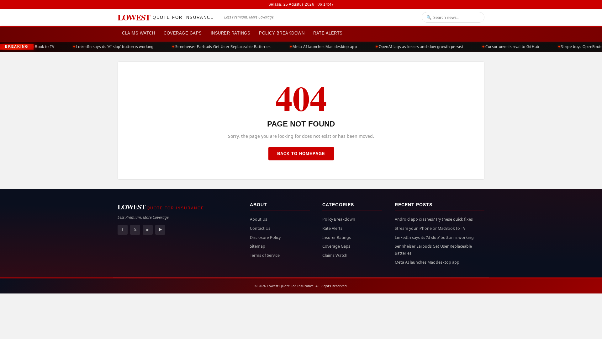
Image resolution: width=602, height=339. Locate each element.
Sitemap (257, 246)
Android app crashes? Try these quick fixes (434, 219)
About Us (258, 219)
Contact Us (260, 228)
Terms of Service (265, 255)
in (148, 229)
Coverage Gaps (183, 33)
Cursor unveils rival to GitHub (509, 46)
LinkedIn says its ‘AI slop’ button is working (111, 46)
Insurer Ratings (231, 33)
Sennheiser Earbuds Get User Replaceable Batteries (219, 46)
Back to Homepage (301, 153)
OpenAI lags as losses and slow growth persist (417, 46)
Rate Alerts (328, 33)
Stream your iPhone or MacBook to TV (430, 228)
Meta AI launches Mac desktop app (321, 46)
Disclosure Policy (265, 237)
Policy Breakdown (281, 33)
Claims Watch (138, 33)
